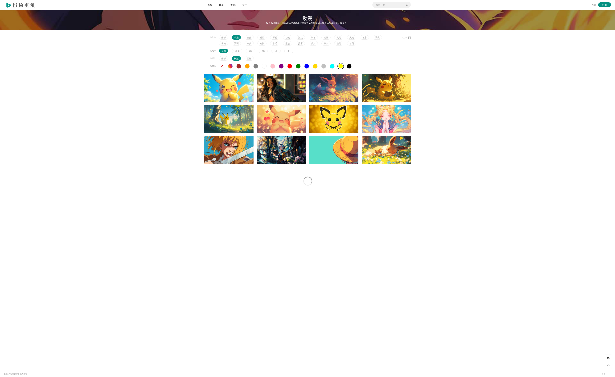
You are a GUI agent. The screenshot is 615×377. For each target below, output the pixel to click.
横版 (236, 58)
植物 (262, 43)
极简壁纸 (15, 374)
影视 (275, 37)
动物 (287, 37)
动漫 (236, 37)
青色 (332, 66)
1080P (237, 51)
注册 (604, 4)
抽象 (326, 43)
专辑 (233, 4)
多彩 (230, 66)
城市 (364, 37)
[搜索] (407, 5)
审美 (249, 43)
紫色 (281, 66)
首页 (210, 4)
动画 (326, 37)
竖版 (249, 58)
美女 (313, 43)
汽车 (313, 37)
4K (263, 51)
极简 (223, 43)
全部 (223, 37)
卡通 (275, 43)
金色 (315, 66)
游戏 (300, 37)
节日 (351, 43)
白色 (264, 66)
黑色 (349, 66)
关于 (244, 4)
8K (288, 51)
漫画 (236, 43)
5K (276, 51)
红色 (289, 66)
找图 (221, 4)
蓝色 (306, 66)
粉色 (272, 66)
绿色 (298, 66)
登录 (593, 4)
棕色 (238, 66)
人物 (351, 37)
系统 (377, 37)
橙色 (247, 66)
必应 (262, 37)
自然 (249, 37)
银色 (323, 66)
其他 (339, 37)
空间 (339, 43)
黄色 (340, 66)
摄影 (300, 43)
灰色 (255, 66)
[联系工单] (608, 358)
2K (250, 51)
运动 (287, 43)
